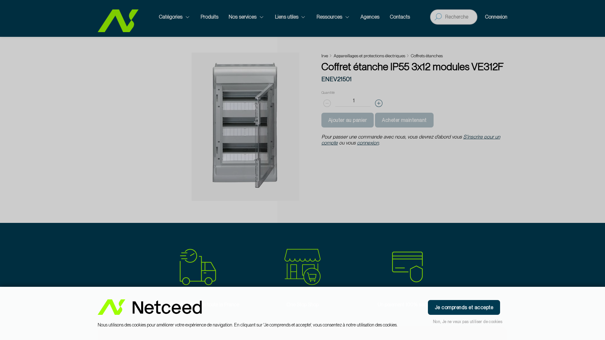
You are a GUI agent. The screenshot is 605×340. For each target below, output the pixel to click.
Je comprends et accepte (464, 307)
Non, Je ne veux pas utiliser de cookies (467, 321)
